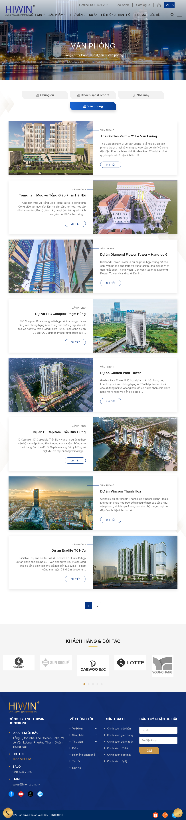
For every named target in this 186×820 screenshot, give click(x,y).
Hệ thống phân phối (116, 15)
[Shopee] (155, 815)
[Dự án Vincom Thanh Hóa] (51, 503)
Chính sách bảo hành (119, 728)
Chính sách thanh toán (120, 741)
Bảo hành (122, 5)
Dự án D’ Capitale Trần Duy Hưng (59, 432)
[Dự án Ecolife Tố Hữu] (135, 562)
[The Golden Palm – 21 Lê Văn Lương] (51, 148)
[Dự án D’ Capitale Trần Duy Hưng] (135, 444)
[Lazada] (165, 815)
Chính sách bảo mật (119, 754)
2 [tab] (89, 684)
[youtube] (21, 794)
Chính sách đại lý (117, 761)
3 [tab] (93, 684)
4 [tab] (97, 684)
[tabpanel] (18, 663)
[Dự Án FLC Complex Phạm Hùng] (135, 326)
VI (167, 5)
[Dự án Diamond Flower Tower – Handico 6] (51, 266)
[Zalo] (40, 794)
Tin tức (140, 15)
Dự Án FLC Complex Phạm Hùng (60, 314)
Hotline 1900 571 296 (93, 5)
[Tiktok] (30, 794)
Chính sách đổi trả (117, 748)
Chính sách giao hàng (120, 735)
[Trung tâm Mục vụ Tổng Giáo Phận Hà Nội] (135, 207)
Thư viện (76, 15)
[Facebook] (11, 794)
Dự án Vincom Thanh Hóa (120, 491)
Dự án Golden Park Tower (120, 373)
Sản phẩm (55, 15)
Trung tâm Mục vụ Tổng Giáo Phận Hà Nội (52, 195)
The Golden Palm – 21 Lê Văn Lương (128, 136)
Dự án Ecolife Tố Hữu (69, 550)
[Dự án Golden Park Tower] (51, 385)
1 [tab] (84, 684)
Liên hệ (154, 15)
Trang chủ (70, 55)
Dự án (93, 15)
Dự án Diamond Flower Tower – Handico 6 (133, 254)
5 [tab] (102, 684)
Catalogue (143, 5)
